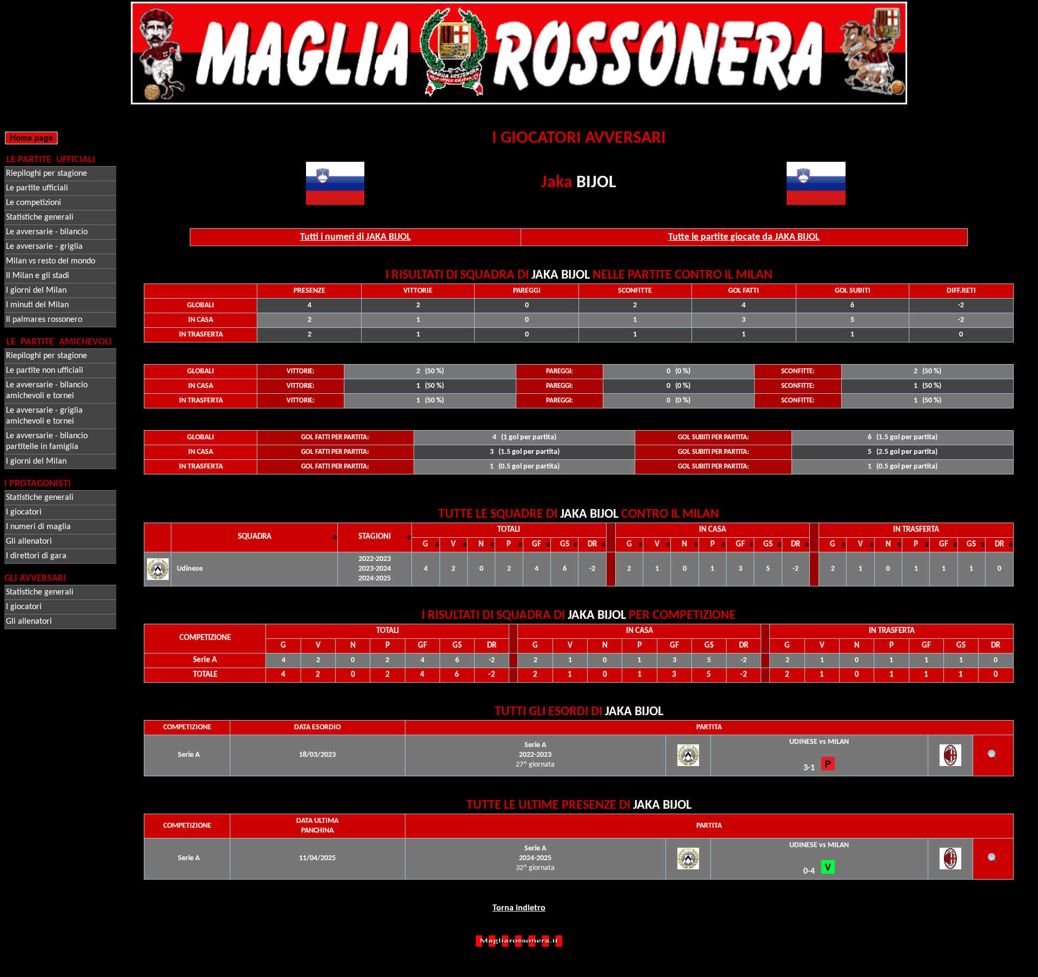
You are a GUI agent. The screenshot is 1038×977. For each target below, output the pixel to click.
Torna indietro (519, 908)
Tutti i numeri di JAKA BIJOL (355, 237)
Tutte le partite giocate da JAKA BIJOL (744, 237)
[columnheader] (254, 537)
